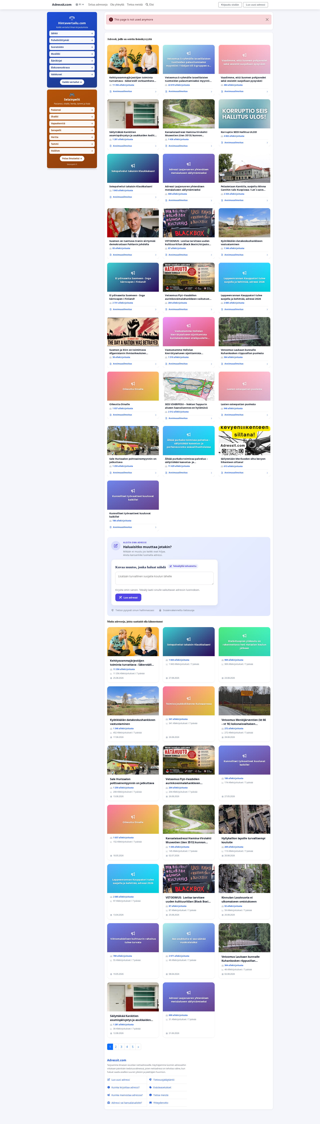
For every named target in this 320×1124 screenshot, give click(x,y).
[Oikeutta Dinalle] (133, 395)
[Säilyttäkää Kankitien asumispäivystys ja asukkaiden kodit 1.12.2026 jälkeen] (133, 124)
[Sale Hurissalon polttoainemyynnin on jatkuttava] (133, 451)
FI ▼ (81, 4)
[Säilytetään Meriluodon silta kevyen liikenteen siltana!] (244, 451)
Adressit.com (61, 4)
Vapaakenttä (72, 123)
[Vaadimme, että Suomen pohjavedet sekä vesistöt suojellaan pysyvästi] (244, 70)
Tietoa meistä (135, 4)
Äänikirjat (72, 60)
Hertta (72, 137)
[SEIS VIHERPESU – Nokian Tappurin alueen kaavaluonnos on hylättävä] (188, 397)
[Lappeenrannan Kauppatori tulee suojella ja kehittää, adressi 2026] (244, 288)
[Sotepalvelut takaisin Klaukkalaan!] (133, 177)
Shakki (72, 116)
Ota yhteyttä (117, 4)
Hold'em (72, 150)
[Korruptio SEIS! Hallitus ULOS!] (244, 122)
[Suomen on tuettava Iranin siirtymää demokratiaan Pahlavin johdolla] (133, 233)
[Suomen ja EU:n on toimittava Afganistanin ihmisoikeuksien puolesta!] (133, 342)
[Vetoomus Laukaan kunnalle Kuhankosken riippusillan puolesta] (244, 342)
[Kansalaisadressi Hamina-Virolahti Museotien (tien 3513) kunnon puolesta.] (188, 124)
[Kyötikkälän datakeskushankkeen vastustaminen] (244, 233)
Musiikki (72, 53)
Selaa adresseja (98, 4)
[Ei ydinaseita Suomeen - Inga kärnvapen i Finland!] (133, 288)
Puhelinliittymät (72, 40)
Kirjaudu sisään (230, 4)
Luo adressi (131, 597)
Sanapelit (72, 130)
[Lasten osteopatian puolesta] (244, 395)
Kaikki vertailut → (72, 82)
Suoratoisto (72, 47)
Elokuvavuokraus (72, 67)
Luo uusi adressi (255, 4)
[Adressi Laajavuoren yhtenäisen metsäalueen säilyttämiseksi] (188, 179)
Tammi (72, 143)
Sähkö (72, 33)
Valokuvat (72, 74)
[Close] (267, 19)
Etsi (151, 4)
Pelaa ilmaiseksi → (72, 158)
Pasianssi (72, 109)
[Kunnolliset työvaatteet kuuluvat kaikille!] (133, 506)
